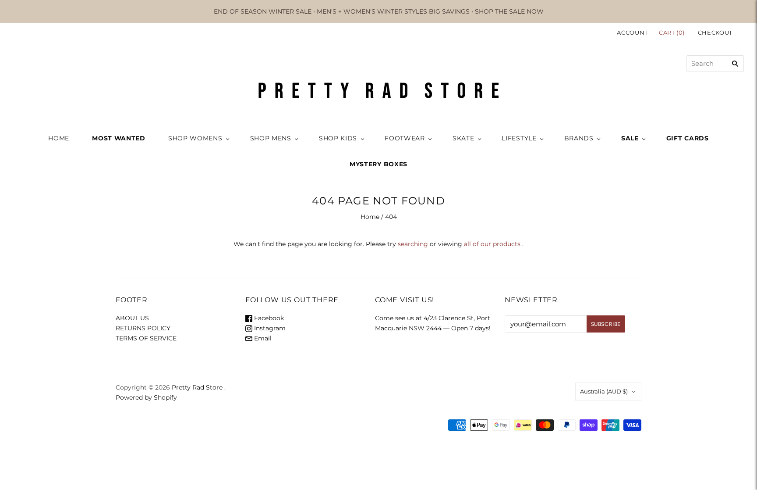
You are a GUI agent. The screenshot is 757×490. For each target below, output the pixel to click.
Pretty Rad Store (197, 387)
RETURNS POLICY (143, 328)
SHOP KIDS (338, 138)
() (672, 32)
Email (262, 338)
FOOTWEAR (405, 138)
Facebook (268, 318)
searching (413, 244)
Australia (604, 391)
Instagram (269, 328)
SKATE (463, 138)
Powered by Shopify (146, 397)
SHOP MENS (270, 138)
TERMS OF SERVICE (146, 338)
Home (370, 217)
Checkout (715, 32)
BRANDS (579, 138)
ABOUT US (132, 318)
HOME (58, 138)
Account (632, 32)
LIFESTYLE (519, 138)
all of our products (492, 244)
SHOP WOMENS (195, 138)
